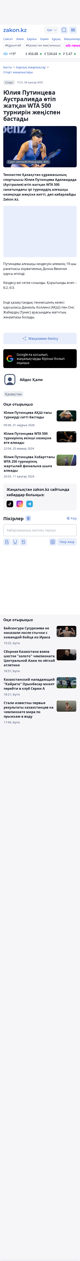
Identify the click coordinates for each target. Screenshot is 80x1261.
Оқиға (44, 39)
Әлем (20, 39)
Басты (7, 67)
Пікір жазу (67, 542)
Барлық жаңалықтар (31, 67)
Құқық (56, 39)
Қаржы (32, 39)
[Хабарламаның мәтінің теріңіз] (40, 530)
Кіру (74, 518)
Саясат (8, 39)
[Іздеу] (64, 30)
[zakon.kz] (15, 30)
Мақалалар (72, 39)
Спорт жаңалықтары (18, 72)
